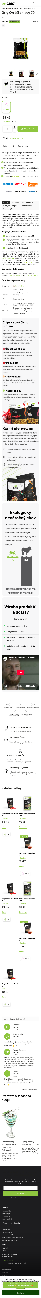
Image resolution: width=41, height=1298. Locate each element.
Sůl (8, 834)
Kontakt (4, 1251)
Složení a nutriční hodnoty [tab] (22, 202)
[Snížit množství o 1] (14, 130)
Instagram (5, 1275)
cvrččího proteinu (8, 258)
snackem (15, 176)
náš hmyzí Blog (28, 262)
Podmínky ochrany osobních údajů (12, 1237)
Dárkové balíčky (6, 1211)
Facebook (5, 1272)
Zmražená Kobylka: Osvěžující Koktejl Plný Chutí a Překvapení (9, 1145)
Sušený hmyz (6, 1213)
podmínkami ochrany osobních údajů (20, 1199)
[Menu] (38, 3)
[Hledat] (30, 3)
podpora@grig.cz (7, 1260)
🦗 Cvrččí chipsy (18, 286)
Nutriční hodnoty (23, 146)
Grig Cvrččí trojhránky (15, 275)
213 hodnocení (14, 21)
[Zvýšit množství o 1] (14, 127)
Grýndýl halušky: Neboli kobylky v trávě (30, 1142)
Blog (3, 1227)
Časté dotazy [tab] (26, 205)
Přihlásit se (20, 1194)
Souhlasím (20, 1293)
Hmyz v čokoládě (7, 1219)
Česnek (27, 873)
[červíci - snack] (8, 184)
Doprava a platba (7, 1232)
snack (13, 248)
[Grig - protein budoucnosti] (20, 184)
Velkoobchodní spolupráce (10, 1240)
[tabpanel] (27, 855)
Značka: (35, 21)
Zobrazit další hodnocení (30, 1089)
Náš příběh (5, 1248)
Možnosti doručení (17, 138)
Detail (4, 827)
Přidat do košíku (29, 129)
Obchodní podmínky (8, 1235)
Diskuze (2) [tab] (7, 209)
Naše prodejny (6, 1229)
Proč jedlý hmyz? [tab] (10, 205)
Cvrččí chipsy (6, 1216)
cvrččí (8, 252)
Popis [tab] (5, 202)
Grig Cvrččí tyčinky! (31, 275)
